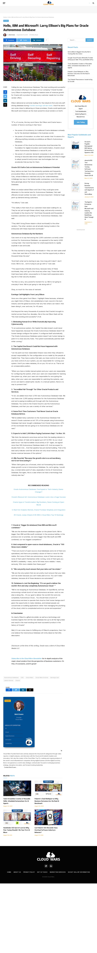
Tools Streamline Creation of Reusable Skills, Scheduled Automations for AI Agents (16, 801)
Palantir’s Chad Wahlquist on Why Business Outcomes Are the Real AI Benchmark (47, 801)
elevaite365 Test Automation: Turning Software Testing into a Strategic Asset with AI (89, 168)
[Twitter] (5, 96)
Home (5, 17)
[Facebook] (5, 92)
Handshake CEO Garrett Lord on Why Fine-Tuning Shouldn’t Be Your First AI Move (16, 830)
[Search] (93, 3)
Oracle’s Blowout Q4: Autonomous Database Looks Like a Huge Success (39, 497)
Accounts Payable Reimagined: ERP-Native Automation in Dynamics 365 (89, 147)
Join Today (81, 122)
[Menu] (4, 3)
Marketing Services (58, 872)
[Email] (5, 105)
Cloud (6, 20)
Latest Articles (8, 680)
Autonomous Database (11, 677)
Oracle (18, 680)
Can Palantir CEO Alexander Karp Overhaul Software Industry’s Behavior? (46, 830)
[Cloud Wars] (48, 3)
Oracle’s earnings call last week (41, 105)
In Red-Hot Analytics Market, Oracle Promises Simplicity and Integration (38, 510)
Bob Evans (12, 35)
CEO (22, 677)
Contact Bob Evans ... (10, 767)
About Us (17, 872)
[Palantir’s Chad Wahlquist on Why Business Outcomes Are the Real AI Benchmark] (48, 788)
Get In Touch (42, 872)
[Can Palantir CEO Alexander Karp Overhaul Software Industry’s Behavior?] (48, 817)
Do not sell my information (79, 872)
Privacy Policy (29, 872)
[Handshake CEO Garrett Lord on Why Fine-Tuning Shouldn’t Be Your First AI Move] (17, 817)
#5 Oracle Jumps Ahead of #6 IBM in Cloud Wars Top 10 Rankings (38, 515)
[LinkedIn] (5, 100)
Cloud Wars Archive (42, 677)
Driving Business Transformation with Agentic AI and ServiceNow (90, 188)
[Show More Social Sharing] (46, 40)
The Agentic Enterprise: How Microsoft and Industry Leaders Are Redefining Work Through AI (89, 210)
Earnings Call (54, 677)
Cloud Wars (29, 677)
